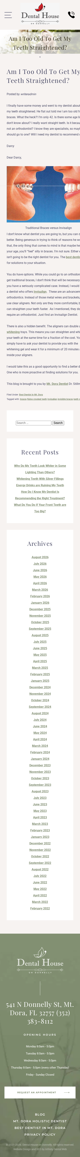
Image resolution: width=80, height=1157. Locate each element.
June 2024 (40, 726)
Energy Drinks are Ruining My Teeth (40, 485)
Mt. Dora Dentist (57, 384)
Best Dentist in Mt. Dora (31, 394)
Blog (40, 1114)
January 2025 (40, 681)
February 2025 (40, 674)
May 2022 (40, 889)
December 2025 (40, 609)
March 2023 (40, 824)
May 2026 (40, 576)
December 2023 (40, 765)
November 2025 (40, 616)
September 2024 (40, 707)
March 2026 (40, 590)
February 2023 (40, 830)
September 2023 (40, 785)
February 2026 (40, 596)
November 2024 (40, 694)
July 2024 (40, 720)
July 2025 (40, 642)
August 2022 (40, 869)
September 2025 (40, 629)
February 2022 (40, 908)
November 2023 (40, 772)
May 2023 (40, 811)
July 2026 (40, 563)
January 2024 (40, 759)
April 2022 (40, 895)
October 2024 (40, 700)
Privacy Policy (40, 1134)
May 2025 (40, 655)
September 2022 (40, 863)
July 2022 (40, 876)
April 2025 (40, 661)
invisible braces (65, 399)
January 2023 (40, 837)
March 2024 (40, 746)
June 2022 (40, 882)
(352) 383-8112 (48, 1016)
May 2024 (40, 733)
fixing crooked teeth (37, 399)
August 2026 (40, 557)
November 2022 (40, 850)
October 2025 (40, 622)
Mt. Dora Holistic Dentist (40, 1121)
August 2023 (40, 791)
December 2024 (40, 687)
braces (23, 399)
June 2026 (40, 570)
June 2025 (40, 648)
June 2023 (40, 804)
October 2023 (40, 778)
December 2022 (40, 843)
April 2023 (40, 817)
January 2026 (40, 603)
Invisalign (40, 291)
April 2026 (40, 583)
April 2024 (40, 739)
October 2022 (40, 856)
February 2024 (40, 752)
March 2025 (40, 668)
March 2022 (40, 902)
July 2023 (40, 798)
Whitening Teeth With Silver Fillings (40, 479)
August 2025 (40, 635)
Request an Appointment (36, 1092)
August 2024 (40, 713)
